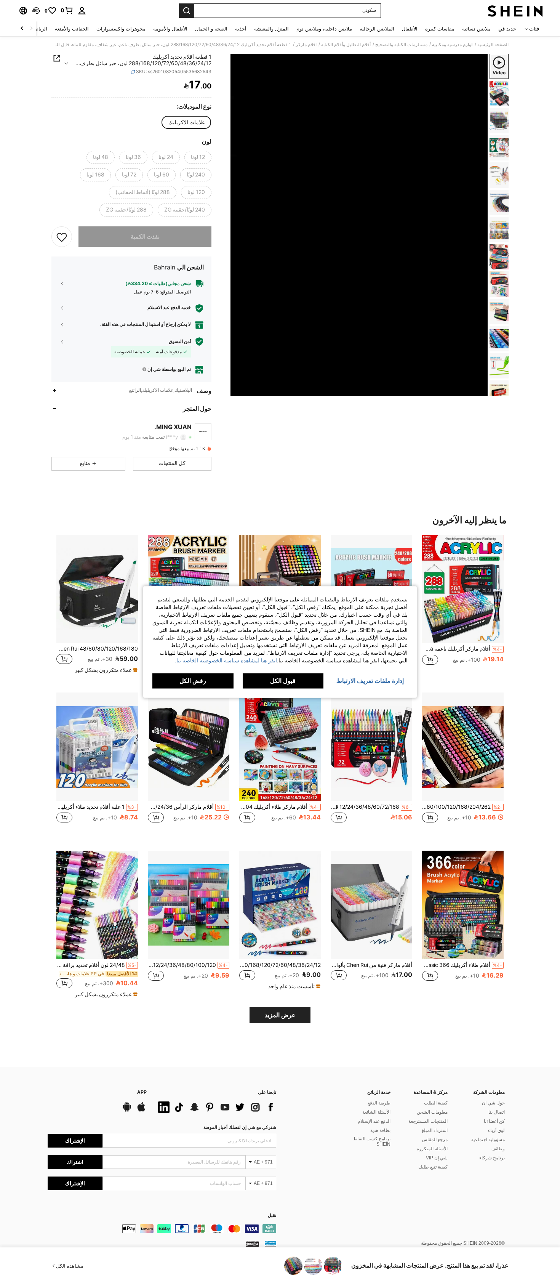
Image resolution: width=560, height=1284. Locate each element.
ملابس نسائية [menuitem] (476, 29)
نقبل (272, 1215)
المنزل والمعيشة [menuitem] (271, 29)
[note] (105, 670)
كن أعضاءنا (494, 1121)
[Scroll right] (22, 28)
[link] (67, 10)
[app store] (141, 1110)
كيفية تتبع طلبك (433, 1167)
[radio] (186, 122)
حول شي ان (493, 1103)
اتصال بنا (496, 1112)
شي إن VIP (437, 1158)
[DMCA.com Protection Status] (252, 1243)
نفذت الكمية (145, 236)
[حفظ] (61, 236)
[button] (36, 10)
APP (142, 1092)
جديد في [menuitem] (507, 29)
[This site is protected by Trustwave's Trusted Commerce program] (270, 1243)
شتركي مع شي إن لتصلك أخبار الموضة (239, 1127)
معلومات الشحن (432, 1112)
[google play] (127, 1110)
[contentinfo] (162, 1228)
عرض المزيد (280, 1015)
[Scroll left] (31, 28)
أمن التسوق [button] (180, 341)
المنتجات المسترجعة (428, 1121)
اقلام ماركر (306, 44)
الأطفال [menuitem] (410, 29)
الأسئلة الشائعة (376, 1112)
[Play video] (359, 225)
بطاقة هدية (380, 1130)
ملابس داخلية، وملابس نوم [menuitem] (324, 29)
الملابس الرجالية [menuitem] (377, 29)
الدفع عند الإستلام (374, 1121)
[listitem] (463, 608)
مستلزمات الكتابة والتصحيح (401, 44)
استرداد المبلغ (435, 1130)
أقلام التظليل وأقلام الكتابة (346, 44)
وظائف (498, 1148)
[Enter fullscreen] (239, 390)
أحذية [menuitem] (240, 29)
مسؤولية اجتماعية (488, 1139)
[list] (215, 1107)
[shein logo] (515, 10)
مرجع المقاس (435, 1139)
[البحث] (186, 10)
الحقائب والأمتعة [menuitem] (72, 29)
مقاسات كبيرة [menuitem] (439, 29)
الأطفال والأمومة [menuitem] (170, 29)
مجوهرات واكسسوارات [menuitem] (121, 29)
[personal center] (81, 10)
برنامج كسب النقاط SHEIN (371, 1141)
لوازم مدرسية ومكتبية (452, 44)
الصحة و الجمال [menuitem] (211, 29)
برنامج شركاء (492, 1158)
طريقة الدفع (379, 1103)
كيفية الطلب (436, 1103)
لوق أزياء (496, 1130)
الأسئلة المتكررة (432, 1148)
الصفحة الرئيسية (493, 44)
